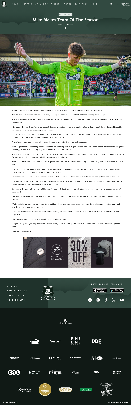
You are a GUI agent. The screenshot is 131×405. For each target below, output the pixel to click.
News (15, 4)
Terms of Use (15, 295)
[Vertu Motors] (55, 341)
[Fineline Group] (75, 341)
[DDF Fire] (96, 341)
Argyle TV (42, 4)
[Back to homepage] (4, 4)
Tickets (56, 4)
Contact (13, 286)
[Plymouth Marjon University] (24, 389)
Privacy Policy (17, 291)
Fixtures (26, 4)
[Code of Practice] (45, 389)
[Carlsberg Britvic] (34, 372)
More (94, 4)
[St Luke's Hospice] (55, 358)
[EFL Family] (65, 389)
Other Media (124, 402)
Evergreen (81, 4)
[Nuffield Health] (116, 372)
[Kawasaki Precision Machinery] (75, 358)
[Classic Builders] (65, 321)
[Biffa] (96, 372)
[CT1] (14, 372)
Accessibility (16, 300)
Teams (68, 4)
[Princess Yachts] (116, 358)
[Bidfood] (75, 372)
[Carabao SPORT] (106, 389)
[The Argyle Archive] (86, 389)
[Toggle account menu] (111, 4)
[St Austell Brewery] (55, 372)
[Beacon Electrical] (14, 358)
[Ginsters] (96, 358)
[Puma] (34, 341)
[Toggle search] (118, 4)
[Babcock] (34, 358)
